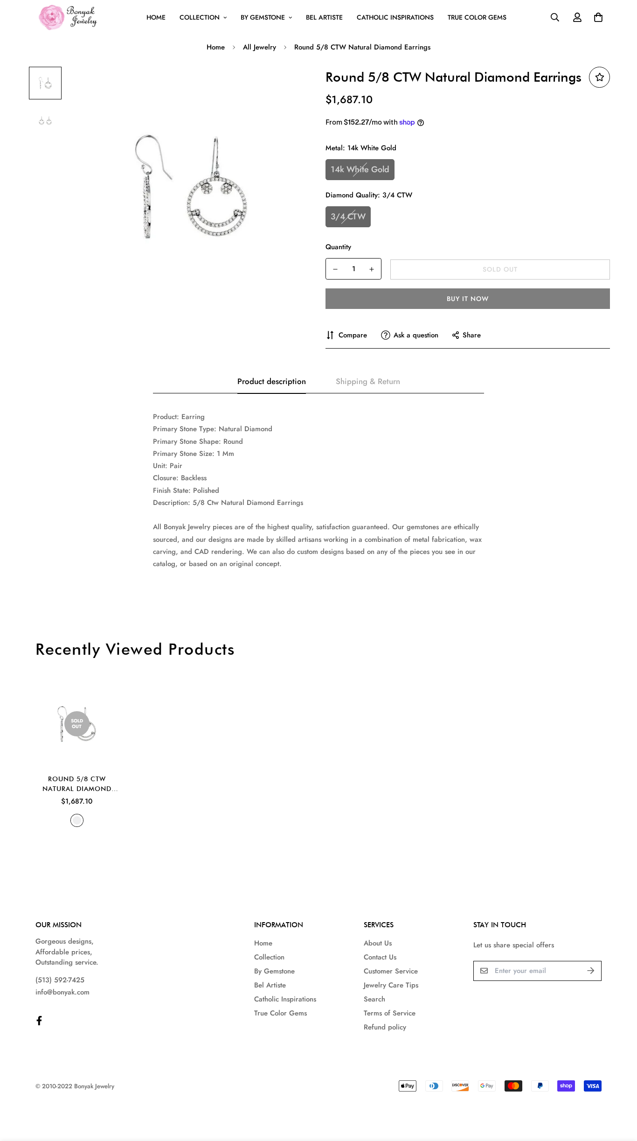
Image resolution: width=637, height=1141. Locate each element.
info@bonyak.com (62, 992)
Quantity (338, 247)
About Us (378, 943)
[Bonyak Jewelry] (69, 17)
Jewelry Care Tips (391, 985)
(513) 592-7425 (59, 980)
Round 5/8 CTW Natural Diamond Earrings (76, 784)
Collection (200, 17)
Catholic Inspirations (395, 17)
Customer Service (391, 971)
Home (156, 17)
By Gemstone (263, 17)
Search (374, 999)
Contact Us (380, 957)
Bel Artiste (324, 17)
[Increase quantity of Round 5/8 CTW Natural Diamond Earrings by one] (371, 269)
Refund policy (385, 1027)
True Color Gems (477, 17)
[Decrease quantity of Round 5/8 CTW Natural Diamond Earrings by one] (335, 269)
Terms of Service (389, 1013)
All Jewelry (259, 47)
